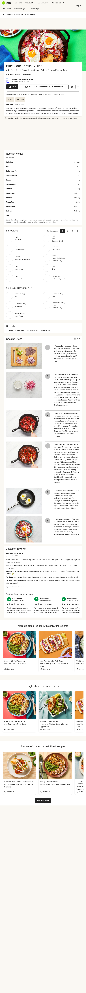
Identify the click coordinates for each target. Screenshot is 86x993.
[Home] (4, 14)
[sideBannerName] (43, 135)
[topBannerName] (43, 23)
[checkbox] (7, 74)
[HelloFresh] (6, 2)
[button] (43, 230)
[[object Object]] (72, 87)
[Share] (78, 87)
